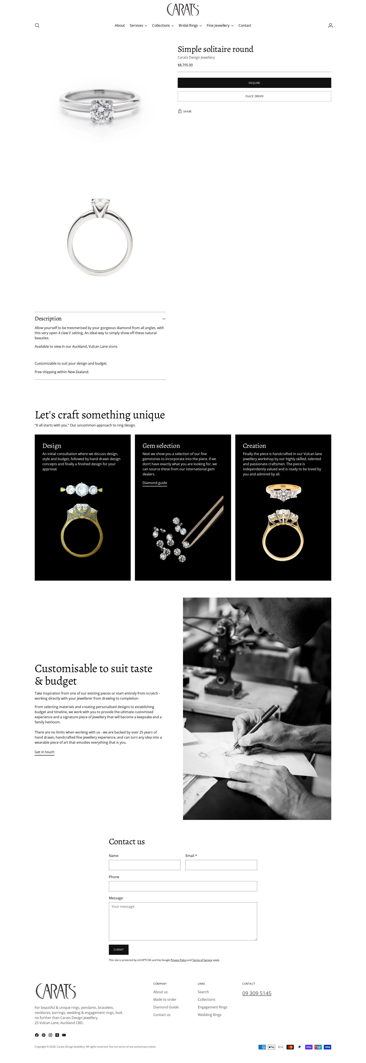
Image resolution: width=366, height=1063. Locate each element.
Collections (206, 999)
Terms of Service (202, 960)
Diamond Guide (166, 1007)
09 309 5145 (257, 993)
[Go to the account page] (329, 25)
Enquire (254, 82)
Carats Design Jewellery (196, 57)
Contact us (162, 1014)
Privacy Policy (179, 960)
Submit (119, 949)
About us (160, 992)
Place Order (254, 96)
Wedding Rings (210, 1014)
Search (203, 992)
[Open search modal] (37, 25)
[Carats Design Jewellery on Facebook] (37, 1035)
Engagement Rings (212, 1007)
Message (116, 898)
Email (191, 855)
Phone (114, 877)
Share (187, 111)
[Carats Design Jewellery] (183, 10)
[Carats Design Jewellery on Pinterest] (44, 1035)
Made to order (164, 999)
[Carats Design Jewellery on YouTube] (64, 1035)
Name (113, 855)
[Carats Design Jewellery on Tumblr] (57, 1035)
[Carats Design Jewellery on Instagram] (50, 1035)
